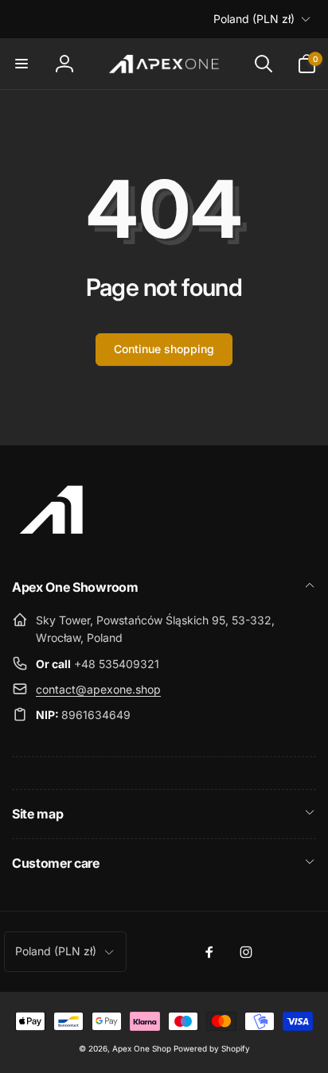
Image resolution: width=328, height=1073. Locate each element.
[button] (21, 63)
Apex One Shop (141, 1048)
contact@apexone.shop (98, 689)
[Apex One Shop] (52, 544)
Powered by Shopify (212, 1048)
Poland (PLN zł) (254, 18)
